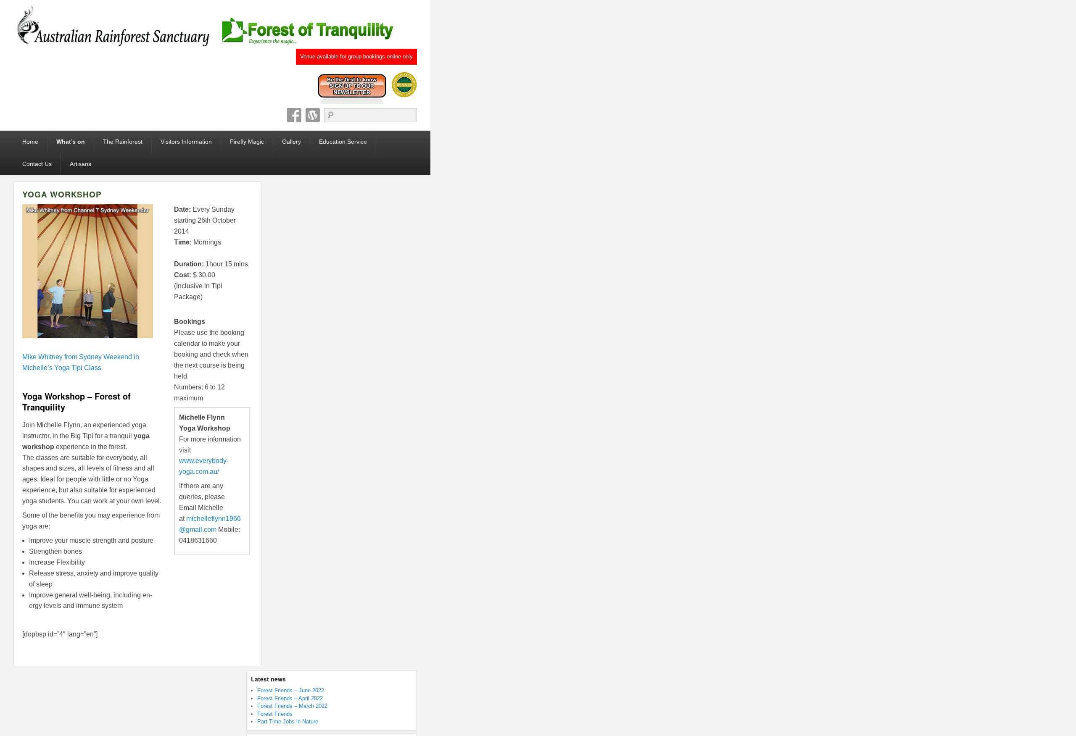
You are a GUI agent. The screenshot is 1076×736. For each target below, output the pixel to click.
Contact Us (37, 163)
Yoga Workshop (62, 194)
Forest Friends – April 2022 (290, 698)
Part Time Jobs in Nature (287, 721)
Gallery (291, 141)
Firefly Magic (247, 141)
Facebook (294, 115)
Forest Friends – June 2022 (290, 690)
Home (30, 141)
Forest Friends (275, 714)
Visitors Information (186, 141)
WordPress (313, 115)
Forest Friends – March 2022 (292, 706)
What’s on (70, 141)
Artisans (80, 163)
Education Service (343, 141)
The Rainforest (122, 141)
